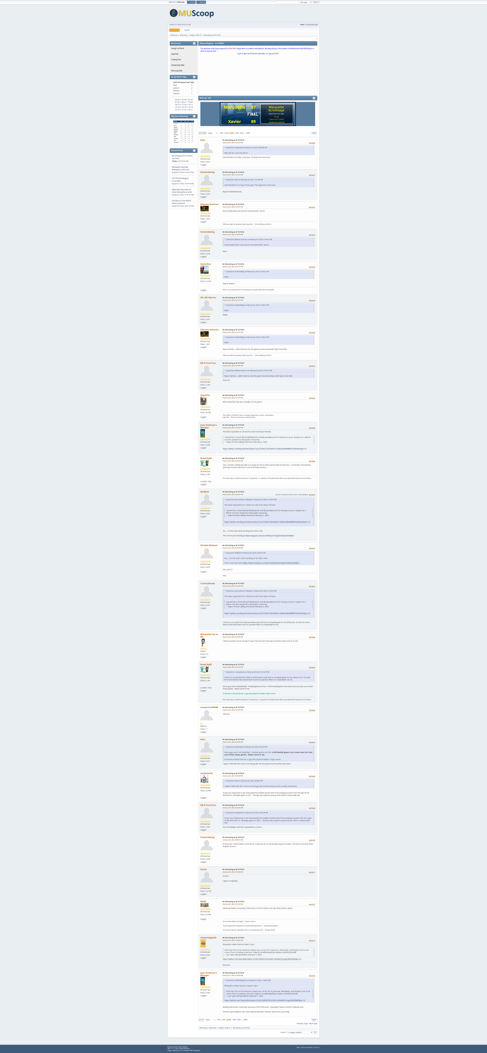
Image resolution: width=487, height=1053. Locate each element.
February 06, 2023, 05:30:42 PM (233, 808)
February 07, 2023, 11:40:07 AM (233, 940)
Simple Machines (184, 1048)
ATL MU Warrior (208, 297)
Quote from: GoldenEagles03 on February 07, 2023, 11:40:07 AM (248, 980)
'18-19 (177, 105)
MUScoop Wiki (176, 71)
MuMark (204, 491)
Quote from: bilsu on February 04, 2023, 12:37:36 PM (244, 180)
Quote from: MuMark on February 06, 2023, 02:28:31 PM (245, 553)
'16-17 (190, 105)
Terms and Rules (306, 1047)
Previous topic (302, 1023)
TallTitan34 (185, 170)
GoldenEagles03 (208, 937)
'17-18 (183, 105)
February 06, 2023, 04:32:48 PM (233, 776)
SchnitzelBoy (176, 181)
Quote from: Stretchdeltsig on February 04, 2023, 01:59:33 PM (247, 271)
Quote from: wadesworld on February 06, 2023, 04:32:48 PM (247, 813)
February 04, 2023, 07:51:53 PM (233, 398)
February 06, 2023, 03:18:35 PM (233, 586)
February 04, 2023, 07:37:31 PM (233, 332)
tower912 (205, 395)
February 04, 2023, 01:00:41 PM (233, 207)
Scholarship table (312, 24)
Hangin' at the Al (177, 48)
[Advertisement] (257, 75)
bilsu (202, 140)
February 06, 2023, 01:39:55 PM (233, 428)
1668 (248, 133)
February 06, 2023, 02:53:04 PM (233, 548)
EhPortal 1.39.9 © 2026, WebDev (177, 1047)
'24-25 (177, 99)
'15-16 (177, 107)
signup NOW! (273, 53)
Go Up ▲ (317, 1047)
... (218, 133)
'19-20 (190, 102)
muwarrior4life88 (209, 707)
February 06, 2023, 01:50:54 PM (233, 461)
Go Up (201, 1020)
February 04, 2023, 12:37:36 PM (233, 143)
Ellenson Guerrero (209, 204)
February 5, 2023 (260, 442)
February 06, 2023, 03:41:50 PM (233, 667)
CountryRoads (207, 583)
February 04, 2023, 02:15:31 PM (233, 267)
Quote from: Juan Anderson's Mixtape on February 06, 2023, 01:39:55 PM (251, 499)
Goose (203, 869)
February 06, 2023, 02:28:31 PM (233, 494)
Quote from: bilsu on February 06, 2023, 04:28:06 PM (244, 781)
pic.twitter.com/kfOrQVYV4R (284, 952)
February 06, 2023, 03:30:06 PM (233, 637)
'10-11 (190, 110)
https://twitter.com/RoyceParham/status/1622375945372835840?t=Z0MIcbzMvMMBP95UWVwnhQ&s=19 (264, 449)
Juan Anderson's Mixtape (208, 426)
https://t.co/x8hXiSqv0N (262, 952)
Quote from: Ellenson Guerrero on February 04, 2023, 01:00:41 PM (249, 239)
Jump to (283, 1032)
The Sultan (175, 158)
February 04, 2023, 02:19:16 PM (233, 300)
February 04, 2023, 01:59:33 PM (233, 234)
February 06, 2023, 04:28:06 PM (233, 742)
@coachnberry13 (269, 437)
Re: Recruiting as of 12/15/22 (233, 140)
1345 (241, 133)
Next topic (313, 1023)
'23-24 (183, 99)
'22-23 (190, 99)
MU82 (190, 192)
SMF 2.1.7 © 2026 (173, 1048)
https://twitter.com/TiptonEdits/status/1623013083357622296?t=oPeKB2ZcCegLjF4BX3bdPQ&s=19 (262, 959)
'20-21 (183, 102)
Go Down (202, 133)
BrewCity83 (206, 458)
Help (298, 1047)
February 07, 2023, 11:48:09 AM (233, 975)
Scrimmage (276, 110)
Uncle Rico (205, 264)
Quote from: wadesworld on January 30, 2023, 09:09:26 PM (246, 147)
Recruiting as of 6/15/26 (181, 156)
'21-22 (177, 102)
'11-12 (183, 110)
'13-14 (190, 107)
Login (239, 53)
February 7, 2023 (255, 954)
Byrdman (182, 203)
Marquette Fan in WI (209, 635)
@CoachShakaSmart (250, 437)
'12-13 (177, 110)
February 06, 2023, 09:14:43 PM (233, 904)
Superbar (175, 54)
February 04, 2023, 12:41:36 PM (233, 175)
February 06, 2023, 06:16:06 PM (233, 872)
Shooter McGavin (209, 545)
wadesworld (206, 773)
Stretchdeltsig (207, 172)
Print (314, 133)
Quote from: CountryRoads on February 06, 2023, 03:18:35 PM (247, 672)
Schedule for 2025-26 (276, 122)
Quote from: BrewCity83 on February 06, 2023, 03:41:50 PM (246, 747)
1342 (226, 133)
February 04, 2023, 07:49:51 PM (233, 366)
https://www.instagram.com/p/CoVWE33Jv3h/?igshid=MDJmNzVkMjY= (267, 535)
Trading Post (176, 59)
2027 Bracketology (179, 178)
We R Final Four (208, 363)
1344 (237, 133)
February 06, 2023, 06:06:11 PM (233, 840)
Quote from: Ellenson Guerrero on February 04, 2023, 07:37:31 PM (249, 370)
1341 (222, 133)
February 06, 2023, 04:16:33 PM (233, 710)
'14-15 (183, 107)
